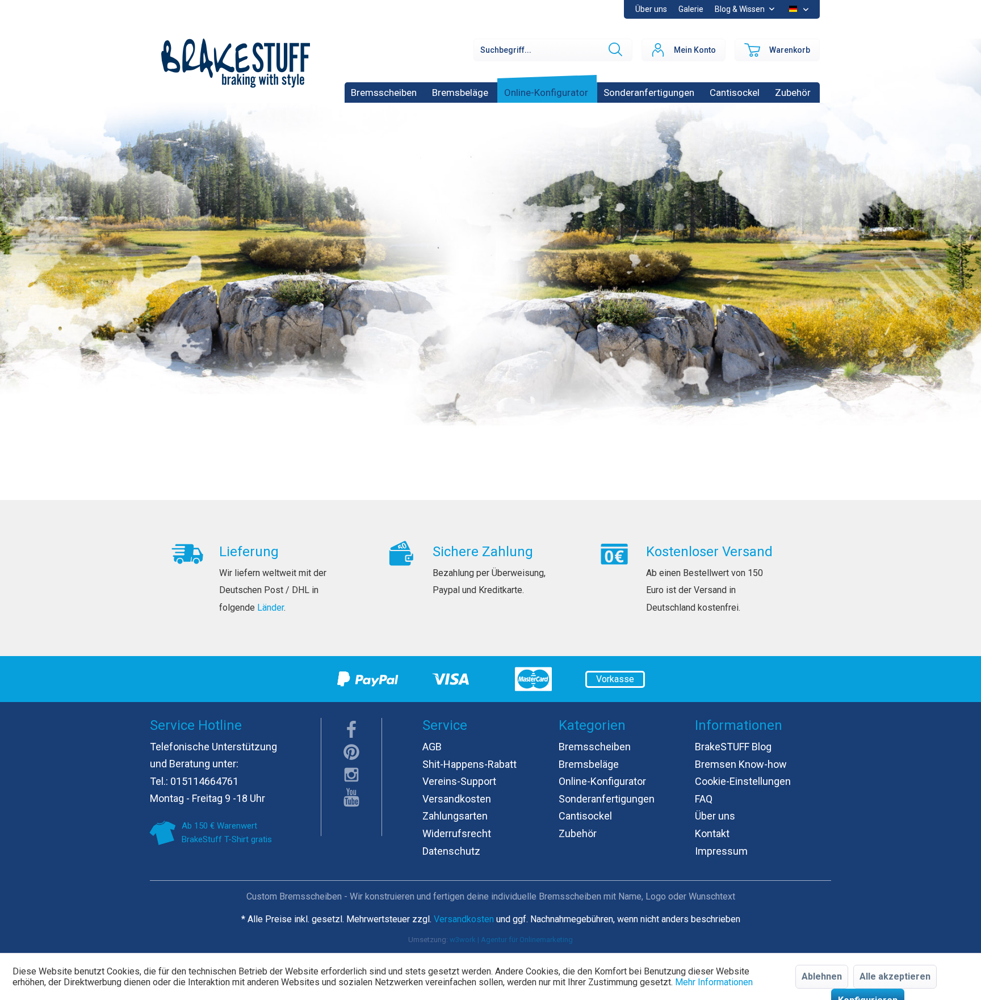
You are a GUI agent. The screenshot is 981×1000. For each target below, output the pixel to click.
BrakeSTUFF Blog (733, 747)
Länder (270, 607)
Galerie (690, 9)
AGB (432, 747)
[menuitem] (691, 9)
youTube (351, 797)
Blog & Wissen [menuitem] (740, 9)
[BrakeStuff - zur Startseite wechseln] (235, 63)
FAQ (703, 799)
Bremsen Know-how (741, 764)
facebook (351, 729)
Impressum (721, 851)
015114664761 (204, 781)
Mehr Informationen (714, 982)
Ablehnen (822, 976)
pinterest (351, 752)
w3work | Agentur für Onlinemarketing (511, 939)
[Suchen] (614, 50)
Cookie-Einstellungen (743, 781)
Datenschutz (451, 851)
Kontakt (712, 833)
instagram (351, 774)
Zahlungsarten (455, 816)
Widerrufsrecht (456, 833)
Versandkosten (456, 799)
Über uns (651, 9)
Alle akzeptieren (895, 976)
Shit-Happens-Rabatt (469, 764)
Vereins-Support (459, 781)
